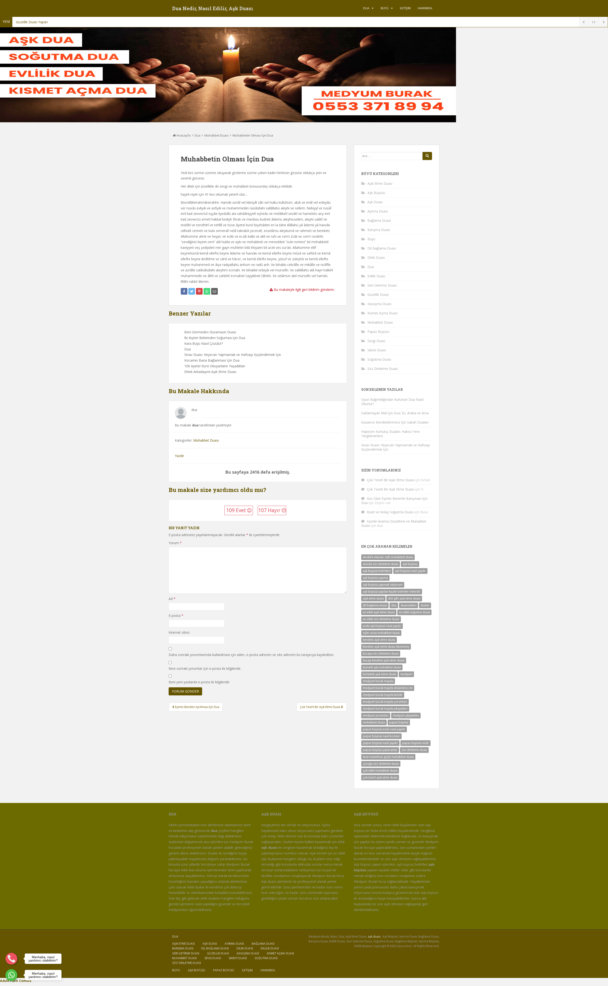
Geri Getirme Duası (382, 285)
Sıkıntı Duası (376, 350)
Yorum (175, 543)
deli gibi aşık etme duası (404, 598)
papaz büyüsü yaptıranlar (380, 750)
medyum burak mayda (378, 681)
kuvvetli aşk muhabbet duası (382, 667)
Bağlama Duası (379, 220)
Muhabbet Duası (216, 135)
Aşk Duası (375, 202)
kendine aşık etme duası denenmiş (386, 647)
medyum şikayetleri (406, 715)
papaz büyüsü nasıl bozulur (381, 736)
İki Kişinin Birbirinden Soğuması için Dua (214, 337)
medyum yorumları (376, 715)
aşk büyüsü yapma (375, 578)
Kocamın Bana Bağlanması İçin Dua (211, 360)
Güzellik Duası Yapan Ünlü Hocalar (42, 22)
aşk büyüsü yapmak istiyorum (383, 585)
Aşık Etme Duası (379, 183)
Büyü (385, 8)
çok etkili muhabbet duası (380, 771)
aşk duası (374, 936)
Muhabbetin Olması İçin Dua (253, 135)
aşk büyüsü (410, 564)
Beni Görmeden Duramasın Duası (210, 332)
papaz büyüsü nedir (415, 743)
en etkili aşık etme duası (379, 612)
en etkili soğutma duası (414, 612)
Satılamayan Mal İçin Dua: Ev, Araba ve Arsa (395, 413)
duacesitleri (408, 605)
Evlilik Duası (376, 276)
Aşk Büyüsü (376, 192)
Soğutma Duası (379, 359)
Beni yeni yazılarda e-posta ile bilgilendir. (199, 682)
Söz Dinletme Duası (382, 368)
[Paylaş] (184, 291)
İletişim (405, 8)
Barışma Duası (378, 229)
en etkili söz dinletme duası (381, 619)
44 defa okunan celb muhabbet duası (388, 557)
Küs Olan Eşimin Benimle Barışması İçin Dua (394, 500)
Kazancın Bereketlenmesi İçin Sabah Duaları (394, 422)
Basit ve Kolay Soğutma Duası (390, 512)
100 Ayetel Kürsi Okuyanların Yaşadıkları (214, 366)
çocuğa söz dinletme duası (381, 764)
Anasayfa (183, 135)
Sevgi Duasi (376, 341)
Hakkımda (425, 8)
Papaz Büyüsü (378, 331)
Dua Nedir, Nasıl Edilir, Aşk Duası (212, 8)
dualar (425, 605)
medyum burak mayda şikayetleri (385, 709)
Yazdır (179, 455)
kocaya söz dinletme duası (381, 653)
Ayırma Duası (377, 211)
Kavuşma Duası (379, 304)
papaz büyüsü (398, 722)
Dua (366, 8)
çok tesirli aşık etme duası (380, 777)
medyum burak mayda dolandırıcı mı (388, 688)
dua (393, 605)
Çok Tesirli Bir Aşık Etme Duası (390, 480)
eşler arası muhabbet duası (381, 633)
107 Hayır (270, 510)
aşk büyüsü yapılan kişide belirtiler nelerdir (391, 592)
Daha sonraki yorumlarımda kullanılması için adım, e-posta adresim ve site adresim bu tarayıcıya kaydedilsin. (251, 654)
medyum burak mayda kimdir (383, 695)
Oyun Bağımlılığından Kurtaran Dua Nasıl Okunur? (392, 401)
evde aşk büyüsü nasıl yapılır (382, 626)
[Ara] (427, 156)
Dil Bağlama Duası (381, 248)
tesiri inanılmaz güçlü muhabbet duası (388, 757)
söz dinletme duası (414, 750)
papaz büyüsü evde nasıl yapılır (384, 729)
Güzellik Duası (378, 294)
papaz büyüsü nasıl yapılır (380, 743)
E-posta (176, 615)
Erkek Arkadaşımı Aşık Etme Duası (210, 371)
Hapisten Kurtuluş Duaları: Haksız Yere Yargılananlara (390, 433)
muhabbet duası (374, 722)
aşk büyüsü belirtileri (377, 571)
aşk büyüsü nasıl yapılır (410, 571)
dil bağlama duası (375, 605)
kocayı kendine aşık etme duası (383, 660)
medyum (406, 674)
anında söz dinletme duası (380, 564)
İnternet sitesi (179, 632)
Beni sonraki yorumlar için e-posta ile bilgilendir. (205, 668)
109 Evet (236, 510)
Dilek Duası (376, 257)
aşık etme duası (373, 598)
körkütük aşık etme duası (379, 674)
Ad (172, 598)
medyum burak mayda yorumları (385, 702)
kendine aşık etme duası (379, 640)
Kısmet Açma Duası (382, 313)
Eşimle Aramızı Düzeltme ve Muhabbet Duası (393, 523)
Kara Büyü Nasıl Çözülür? (203, 343)
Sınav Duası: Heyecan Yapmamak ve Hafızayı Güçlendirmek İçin (232, 354)
